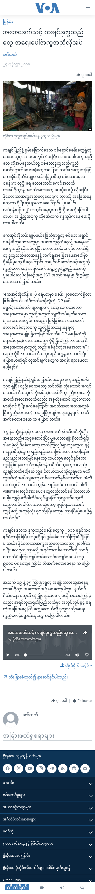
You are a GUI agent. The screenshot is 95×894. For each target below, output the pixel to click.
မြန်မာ (8, 21)
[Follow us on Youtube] (29, 768)
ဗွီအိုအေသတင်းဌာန (26, 639)
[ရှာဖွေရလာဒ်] (82, 888)
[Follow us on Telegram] (52, 768)
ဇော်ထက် (10, 54)
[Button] (84, 75)
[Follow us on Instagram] (40, 768)
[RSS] (62, 768)
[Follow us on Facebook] (7, 768)
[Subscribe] (85, 768)
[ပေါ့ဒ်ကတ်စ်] (73, 768)
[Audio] (62, 888)
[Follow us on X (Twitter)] (18, 768)
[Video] (42, 888)
